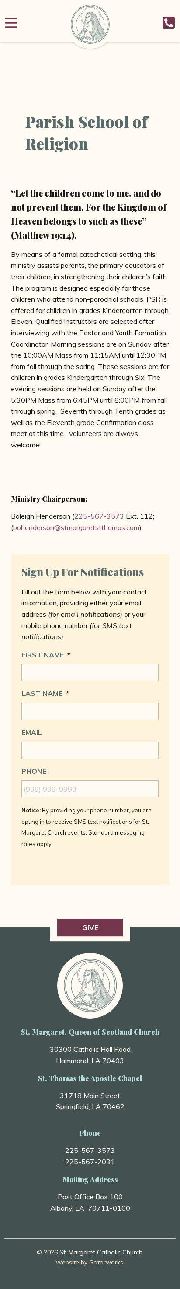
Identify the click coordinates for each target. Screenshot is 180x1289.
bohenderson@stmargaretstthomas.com (76, 527)
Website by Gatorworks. (90, 1262)
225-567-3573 (99, 516)
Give (90, 927)
